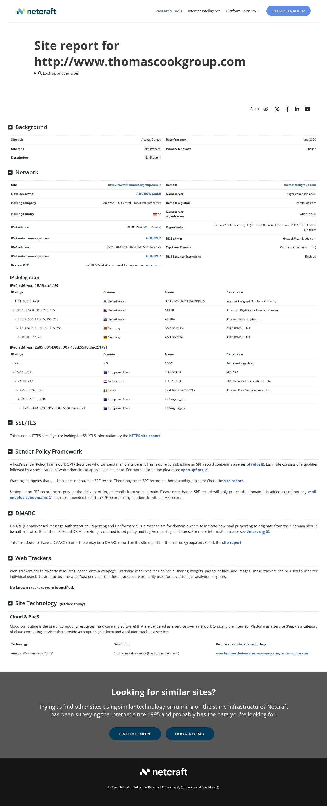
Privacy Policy (171, 787)
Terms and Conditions (201, 787)
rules (255, 464)
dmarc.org (256, 531)
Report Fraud (286, 10)
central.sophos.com (294, 653)
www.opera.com (267, 653)
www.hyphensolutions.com (235, 653)
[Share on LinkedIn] (297, 108)
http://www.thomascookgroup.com (133, 185)
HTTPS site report (144, 435)
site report (233, 480)
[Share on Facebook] (287, 108)
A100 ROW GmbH (148, 194)
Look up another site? (60, 73)
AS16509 (152, 238)
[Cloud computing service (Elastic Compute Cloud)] (51, 653)
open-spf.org (192, 469)
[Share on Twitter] (277, 108)
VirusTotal (151, 227)
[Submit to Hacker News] (307, 108)
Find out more (135, 733)
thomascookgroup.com (300, 185)
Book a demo (190, 733)
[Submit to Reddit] (265, 108)
